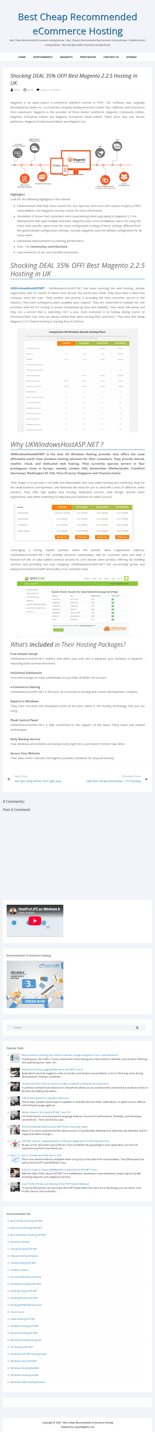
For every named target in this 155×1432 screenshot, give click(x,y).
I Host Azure (17, 1312)
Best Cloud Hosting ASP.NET (26, 1227)
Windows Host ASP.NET (23, 1361)
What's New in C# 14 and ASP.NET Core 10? (46, 1112)
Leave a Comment (50, 90)
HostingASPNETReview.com (26, 1305)
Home (22, 57)
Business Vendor (20, 1242)
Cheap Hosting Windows (24, 1256)
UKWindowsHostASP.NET (27, 288)
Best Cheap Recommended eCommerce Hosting (88, 1422)
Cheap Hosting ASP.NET (23, 1249)
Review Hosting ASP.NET (24, 1333)
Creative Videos (19, 1270)
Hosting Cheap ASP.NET (23, 1291)
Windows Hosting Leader (24, 1375)
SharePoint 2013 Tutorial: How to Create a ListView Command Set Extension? (65, 1083)
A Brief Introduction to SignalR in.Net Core (45, 1098)
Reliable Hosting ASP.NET (24, 1326)
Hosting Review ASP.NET (24, 1298)
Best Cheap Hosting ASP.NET (26, 1220)
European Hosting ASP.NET (25, 1284)
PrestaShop (88, 57)
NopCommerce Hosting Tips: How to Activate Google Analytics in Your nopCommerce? (70, 1055)
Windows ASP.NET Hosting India (28, 1354)
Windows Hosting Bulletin (24, 1368)
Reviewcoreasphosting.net (25, 1340)
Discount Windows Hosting (25, 1277)
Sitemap (131, 57)
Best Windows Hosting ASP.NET (28, 1234)
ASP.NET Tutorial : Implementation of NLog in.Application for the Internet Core (65, 1141)
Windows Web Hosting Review (27, 1382)
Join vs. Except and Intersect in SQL (41, 1155)
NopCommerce (43, 57)
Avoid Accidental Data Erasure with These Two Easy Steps (55, 1126)
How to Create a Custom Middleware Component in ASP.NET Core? (59, 1169)
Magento (66, 57)
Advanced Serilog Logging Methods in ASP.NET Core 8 (52, 1069)
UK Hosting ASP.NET (21, 1347)
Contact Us (111, 57)
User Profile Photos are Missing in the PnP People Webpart (55, 1184)
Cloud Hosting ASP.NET (23, 1263)
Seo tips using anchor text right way (37, 781)
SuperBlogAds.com (84, 1427)
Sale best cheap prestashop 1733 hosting (113, 781)
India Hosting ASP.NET (22, 1319)
